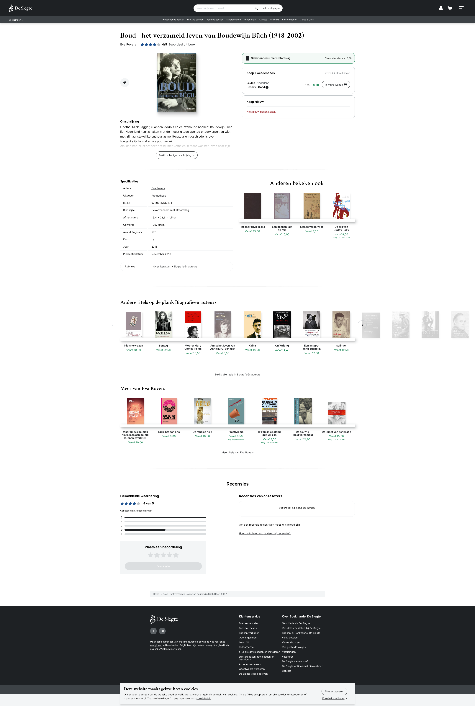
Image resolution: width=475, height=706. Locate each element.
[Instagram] (162, 631)
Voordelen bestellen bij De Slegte (301, 628)
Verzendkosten (291, 642)
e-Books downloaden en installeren (259, 651)
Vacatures (288, 656)
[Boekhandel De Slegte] (20, 8)
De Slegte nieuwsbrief (295, 661)
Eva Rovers (128, 44)
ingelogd (289, 524)
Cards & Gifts (307, 19)
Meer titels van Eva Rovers (238, 452)
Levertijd (244, 642)
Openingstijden (248, 637)
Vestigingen (289, 651)
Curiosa (263, 19)
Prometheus (158, 195)
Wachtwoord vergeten (252, 668)
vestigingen (156, 645)
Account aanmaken (250, 664)
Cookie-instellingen (333, 698)
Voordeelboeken (215, 19)
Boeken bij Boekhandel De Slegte (301, 632)
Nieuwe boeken (195, 19)
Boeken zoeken (248, 628)
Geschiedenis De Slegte (296, 623)
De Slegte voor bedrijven (253, 673)
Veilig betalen (290, 637)
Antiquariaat (250, 19)
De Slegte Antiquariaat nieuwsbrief (302, 666)
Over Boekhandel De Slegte (301, 616)
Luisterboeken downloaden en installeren (256, 658)
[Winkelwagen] (449, 8)
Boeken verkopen (249, 632)
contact (161, 641)
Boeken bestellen (249, 623)
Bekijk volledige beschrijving (175, 155)
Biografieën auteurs (185, 266)
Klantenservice (249, 616)
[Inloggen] (440, 8)
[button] (112, 324)
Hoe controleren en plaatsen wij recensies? (265, 533)
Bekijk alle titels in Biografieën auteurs (237, 374)
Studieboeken (233, 19)
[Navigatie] (461, 8)
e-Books (274, 19)
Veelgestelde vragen (170, 649)
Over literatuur (162, 266)
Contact (286, 670)
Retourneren (246, 646)
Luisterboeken (289, 19)
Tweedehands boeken (172, 19)
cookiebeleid (203, 698)
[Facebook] (153, 631)
